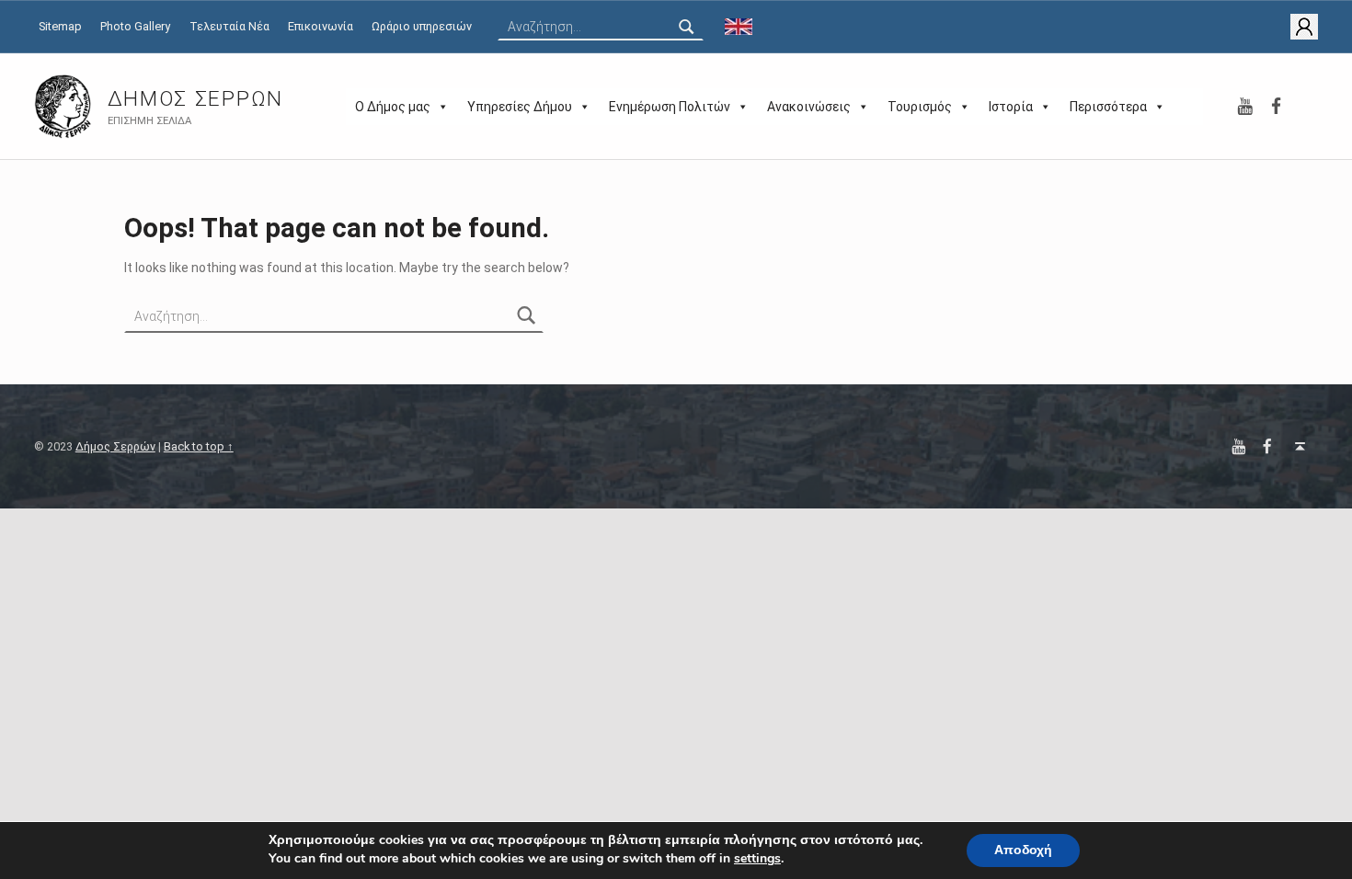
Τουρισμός (920, 106)
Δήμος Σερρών (195, 98)
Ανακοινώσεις (809, 106)
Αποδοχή (1023, 850)
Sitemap (60, 26)
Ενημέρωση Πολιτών (669, 106)
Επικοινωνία (320, 26)
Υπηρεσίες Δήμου (519, 106)
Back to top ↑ (199, 446)
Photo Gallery (135, 26)
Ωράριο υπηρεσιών (422, 26)
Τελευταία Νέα (229, 26)
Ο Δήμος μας (392, 106)
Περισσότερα (1108, 106)
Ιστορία (1011, 106)
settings (757, 858)
